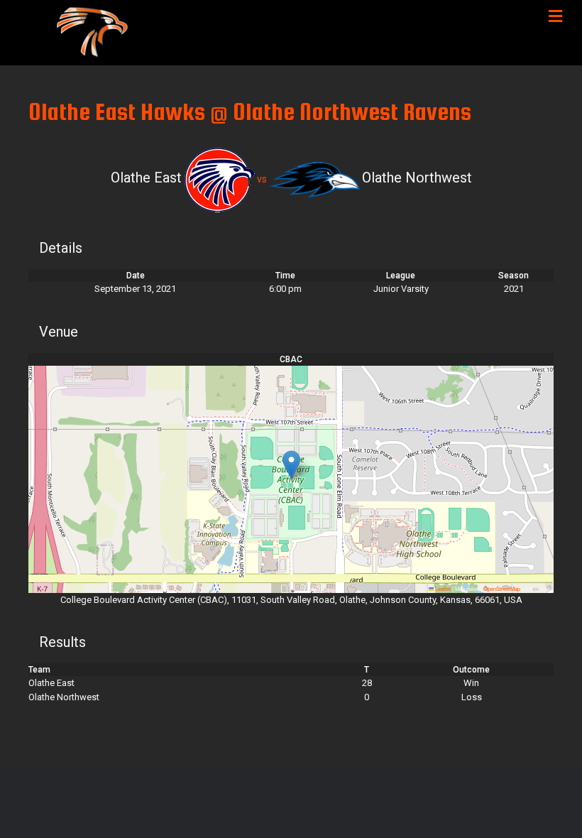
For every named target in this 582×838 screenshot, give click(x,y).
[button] (291, 464)
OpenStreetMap (501, 588)
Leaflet (442, 588)
